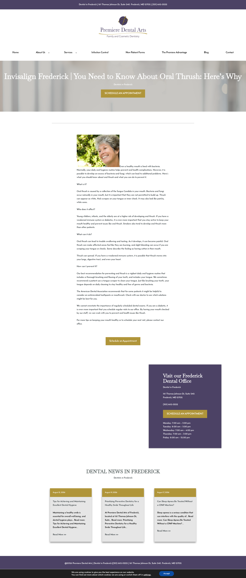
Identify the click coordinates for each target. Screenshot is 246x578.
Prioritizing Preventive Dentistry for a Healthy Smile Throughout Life (122, 503)
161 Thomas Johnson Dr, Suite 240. (179, 394)
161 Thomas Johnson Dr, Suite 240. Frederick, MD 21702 (124, 4)
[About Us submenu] (49, 52)
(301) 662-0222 (159, 4)
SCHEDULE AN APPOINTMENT (123, 93)
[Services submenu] (76, 52)
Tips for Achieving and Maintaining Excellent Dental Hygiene (69, 503)
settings (147, 575)
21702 (180, 397)
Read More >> (59, 534)
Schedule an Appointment (123, 341)
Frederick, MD (170, 397)
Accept (166, 573)
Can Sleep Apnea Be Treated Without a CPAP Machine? (174, 503)
